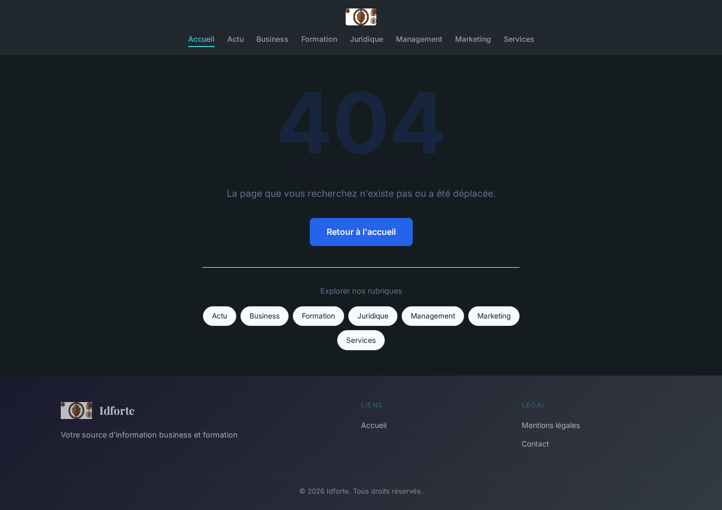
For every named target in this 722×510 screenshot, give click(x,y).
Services (519, 38)
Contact (535, 443)
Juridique (366, 38)
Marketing (473, 38)
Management (419, 38)
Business (272, 38)
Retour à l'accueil (361, 231)
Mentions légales (551, 425)
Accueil (201, 38)
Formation (319, 38)
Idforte (116, 410)
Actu (235, 38)
